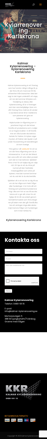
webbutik (25, 149)
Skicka (8, 291)
